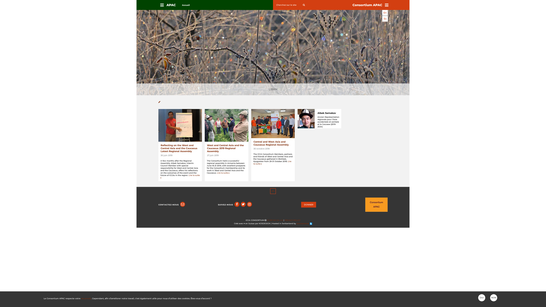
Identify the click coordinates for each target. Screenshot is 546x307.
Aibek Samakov (327, 113)
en (385, 12)
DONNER (308, 204)
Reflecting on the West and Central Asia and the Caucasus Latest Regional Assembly (179, 148)
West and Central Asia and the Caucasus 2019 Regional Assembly (225, 148)
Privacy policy (292, 220)
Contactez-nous (168, 205)
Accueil (186, 5)
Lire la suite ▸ (223, 173)
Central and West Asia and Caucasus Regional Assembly (271, 143)
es (385, 18)
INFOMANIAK (303, 224)
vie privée (86, 298)
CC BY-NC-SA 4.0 (275, 220)
